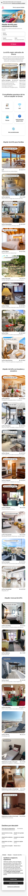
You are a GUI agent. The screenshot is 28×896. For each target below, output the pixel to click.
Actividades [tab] (20, 828)
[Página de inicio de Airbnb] (3, 7)
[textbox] (7, 40)
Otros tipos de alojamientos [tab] (8, 828)
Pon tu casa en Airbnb (18, 7)
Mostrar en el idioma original (18, 3)
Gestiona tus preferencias (13, 886)
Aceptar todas (13, 879)
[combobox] (13, 35)
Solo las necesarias (13, 883)
